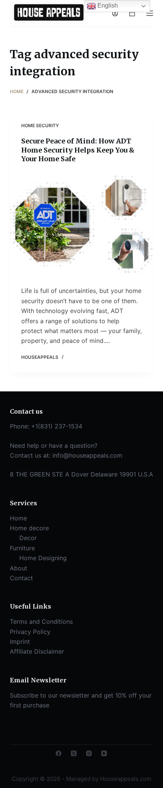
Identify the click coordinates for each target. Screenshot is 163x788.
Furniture (22, 548)
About (18, 568)
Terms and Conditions (41, 621)
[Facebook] (58, 753)
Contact (21, 578)
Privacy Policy (30, 631)
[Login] (115, 13)
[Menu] (149, 13)
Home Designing (43, 558)
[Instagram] (89, 753)
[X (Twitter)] (74, 753)
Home (18, 518)
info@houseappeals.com (87, 455)
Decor (28, 538)
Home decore (29, 528)
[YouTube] (104, 753)
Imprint (20, 641)
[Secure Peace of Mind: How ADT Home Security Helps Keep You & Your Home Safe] (81, 225)
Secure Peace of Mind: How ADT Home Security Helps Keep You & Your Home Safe (78, 150)
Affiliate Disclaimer (37, 651)
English (107, 5)
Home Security (40, 125)
